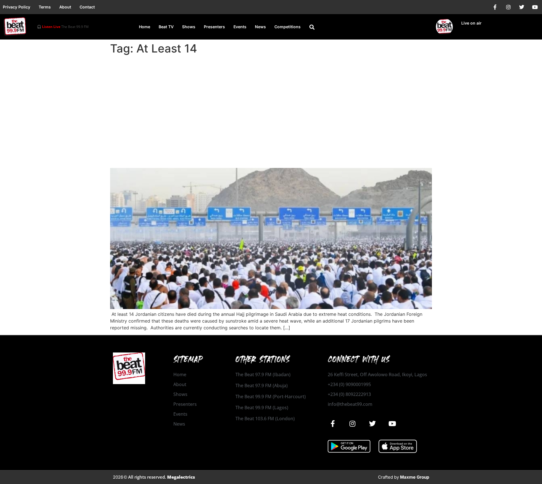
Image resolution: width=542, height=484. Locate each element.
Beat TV (166, 26)
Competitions (287, 26)
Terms (45, 7)
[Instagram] (508, 7)
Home (144, 26)
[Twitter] (521, 7)
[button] (312, 27)
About (65, 7)
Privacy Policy (16, 7)
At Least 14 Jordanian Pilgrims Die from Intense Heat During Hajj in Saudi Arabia (265, 152)
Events (239, 26)
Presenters (214, 26)
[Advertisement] (271, 99)
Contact (87, 7)
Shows (188, 26)
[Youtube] (534, 7)
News (260, 26)
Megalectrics (181, 477)
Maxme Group (414, 477)
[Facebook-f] (495, 7)
